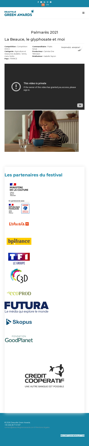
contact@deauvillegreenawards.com (19, 427)
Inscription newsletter (72, 435)
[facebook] (38, 2)
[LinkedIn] (44, 2)
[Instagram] (47, 2)
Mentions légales (42, 427)
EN (47, 5)
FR (43, 5)
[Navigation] (83, 13)
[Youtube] (41, 2)
